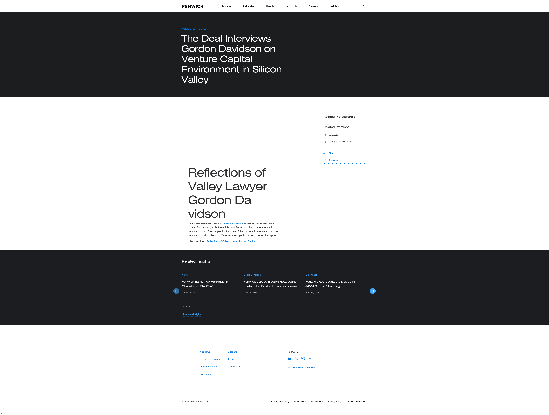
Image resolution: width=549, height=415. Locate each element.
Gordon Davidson (233, 223)
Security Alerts (317, 401)
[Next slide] (373, 291)
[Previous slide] (176, 291)
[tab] (183, 306)
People (270, 6)
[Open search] (364, 6)
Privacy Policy (334, 401)
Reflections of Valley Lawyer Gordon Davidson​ (232, 241)
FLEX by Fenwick (210, 359)
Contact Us (234, 366)
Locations (205, 374)
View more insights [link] (191, 314)
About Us (291, 6)
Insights (334, 6)
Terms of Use (300, 401)
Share (332, 153)
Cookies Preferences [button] (355, 401)
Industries (249, 6)
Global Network (209, 366)
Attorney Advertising (280, 401)
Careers (313, 6)
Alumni (232, 359)
